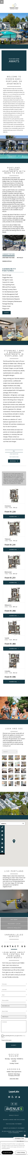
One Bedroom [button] (14, 454)
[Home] (14, 6)
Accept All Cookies (7, 1152)
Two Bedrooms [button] (14, 457)
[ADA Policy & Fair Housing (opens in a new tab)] (13, 1096)
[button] (2, 2)
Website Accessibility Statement (14, 1128)
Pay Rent (14, 919)
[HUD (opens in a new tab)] (9, 1097)
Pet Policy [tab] (20, 257)
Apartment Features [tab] (8, 257)
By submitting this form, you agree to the (13, 1035)
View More (6, 312)
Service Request (14, 928)
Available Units (13, 516)
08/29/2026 (13, 461)
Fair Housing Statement (14, 1124)
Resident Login (14, 923)
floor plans (9, 94)
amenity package (16, 115)
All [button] (14, 451)
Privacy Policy (14, 1115)
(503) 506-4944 (14, 1079)
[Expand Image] (4, 757)
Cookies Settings (21, 1152)
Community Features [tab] (8, 254)
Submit (13, 1045)
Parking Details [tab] (7, 261)
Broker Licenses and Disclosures (14, 1119)
